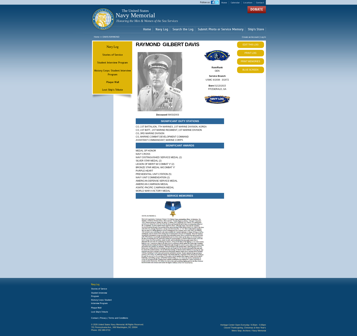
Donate (256, 9)
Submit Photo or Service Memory (220, 29)
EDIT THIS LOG (250, 44)
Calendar (235, 2)
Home (224, 2)
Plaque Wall (112, 82)
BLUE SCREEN (250, 69)
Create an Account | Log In (254, 37)
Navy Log (161, 29)
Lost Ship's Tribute (112, 89)
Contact (260, 2)
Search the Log (183, 29)
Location (247, 2)
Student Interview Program (112, 62)
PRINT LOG (250, 53)
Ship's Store (256, 29)
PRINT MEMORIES (250, 61)
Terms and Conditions (118, 318)
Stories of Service (112, 54)
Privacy (103, 318)
